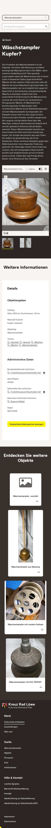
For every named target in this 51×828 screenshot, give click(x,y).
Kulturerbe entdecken (14, 722)
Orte (6, 762)
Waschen (38, 342)
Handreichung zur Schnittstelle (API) (20, 803)
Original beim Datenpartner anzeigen (26, 424)
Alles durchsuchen (12, 748)
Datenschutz (10, 821)
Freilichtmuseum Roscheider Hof (26, 372)
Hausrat (26, 342)
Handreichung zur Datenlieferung (19, 798)
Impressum (9, 816)
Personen (8, 757)
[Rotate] (5, 190)
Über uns (8, 731)
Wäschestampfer (30, 345)
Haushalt (15, 342)
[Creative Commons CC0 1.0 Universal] (6, 233)
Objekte (7, 753)
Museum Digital (18, 401)
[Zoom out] (5, 186)
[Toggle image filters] (5, 195)
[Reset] (5, 181)
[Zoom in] (5, 177)
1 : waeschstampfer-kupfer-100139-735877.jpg (32, 169)
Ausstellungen (11, 726)
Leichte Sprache (11, 783)
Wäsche (14, 345)
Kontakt (8, 793)
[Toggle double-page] (40, 168)
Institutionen (10, 767)
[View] (45, 168)
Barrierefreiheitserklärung (16, 788)
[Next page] (46, 228)
